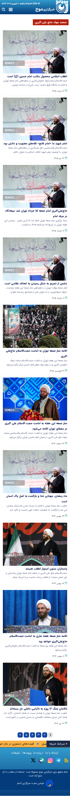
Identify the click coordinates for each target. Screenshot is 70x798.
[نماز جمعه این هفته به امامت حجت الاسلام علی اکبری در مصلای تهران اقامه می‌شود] (35, 399)
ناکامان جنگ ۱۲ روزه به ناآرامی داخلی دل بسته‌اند (38, 709)
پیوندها (26, 753)
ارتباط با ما (52, 753)
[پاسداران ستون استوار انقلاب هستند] (35, 544)
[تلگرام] (58, 760)
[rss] (66, 760)
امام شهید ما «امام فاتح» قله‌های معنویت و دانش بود (35, 143)
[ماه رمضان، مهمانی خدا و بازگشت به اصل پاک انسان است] (35, 471)
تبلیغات (16, 753)
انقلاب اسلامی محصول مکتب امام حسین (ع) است (37, 76)
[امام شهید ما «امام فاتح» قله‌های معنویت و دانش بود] (35, 119)
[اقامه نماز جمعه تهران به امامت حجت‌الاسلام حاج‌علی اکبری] (35, 326)
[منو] (11, 10)
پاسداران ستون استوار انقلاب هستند (46, 569)
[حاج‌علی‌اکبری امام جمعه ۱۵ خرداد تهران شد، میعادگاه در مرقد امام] (35, 186)
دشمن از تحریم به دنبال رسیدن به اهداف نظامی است (36, 283)
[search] (3, 9)
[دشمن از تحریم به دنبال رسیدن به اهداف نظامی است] (35, 259)
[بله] (41, 760)
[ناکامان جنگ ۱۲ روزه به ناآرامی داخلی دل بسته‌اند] (35, 684)
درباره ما (38, 753)
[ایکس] (33, 760)
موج (40, 772)
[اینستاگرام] (50, 760)
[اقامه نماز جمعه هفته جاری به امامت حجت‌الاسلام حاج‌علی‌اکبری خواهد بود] (35, 611)
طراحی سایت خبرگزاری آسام (30, 783)
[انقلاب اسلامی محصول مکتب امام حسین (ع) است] (35, 51)
